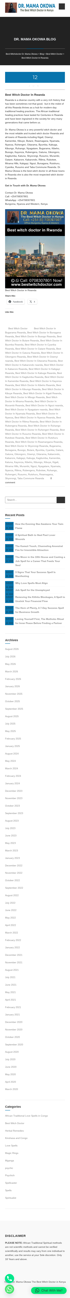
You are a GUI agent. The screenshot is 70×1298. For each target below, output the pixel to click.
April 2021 (10, 999)
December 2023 (13, 791)
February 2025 (13, 738)
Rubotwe (41, 470)
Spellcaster (11, 1182)
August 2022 (12, 895)
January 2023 (12, 858)
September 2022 (14, 887)
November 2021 (13, 962)
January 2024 (12, 783)
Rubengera (29, 470)
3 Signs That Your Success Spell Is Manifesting (35, 574)
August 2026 (12, 649)
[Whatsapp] (9, 1289)
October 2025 (12, 701)
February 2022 (13, 940)
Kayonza (18, 462)
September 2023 (14, 813)
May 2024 (10, 761)
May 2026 (10, 664)
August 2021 (12, 970)
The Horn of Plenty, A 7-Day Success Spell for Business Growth (39, 610)
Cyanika (50, 450)
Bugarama (55, 446)
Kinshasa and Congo (16, 1138)
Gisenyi (31, 454)
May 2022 (10, 917)
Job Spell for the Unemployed (32, 590)
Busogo (22, 450)
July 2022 (10, 902)
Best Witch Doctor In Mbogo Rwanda (25, 397)
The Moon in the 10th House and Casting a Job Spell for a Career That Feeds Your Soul (40, 561)
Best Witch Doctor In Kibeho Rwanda (35, 385)
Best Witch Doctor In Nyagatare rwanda (26, 409)
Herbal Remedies (14, 1130)
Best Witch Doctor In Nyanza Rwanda (35, 417)
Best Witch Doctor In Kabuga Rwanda (35, 373)
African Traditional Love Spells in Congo (26, 1115)
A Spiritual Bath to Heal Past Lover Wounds (35, 537)
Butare (30, 450)
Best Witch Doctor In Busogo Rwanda (35, 336)
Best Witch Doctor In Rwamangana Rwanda (38, 442)
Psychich (10, 1175)
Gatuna (9, 454)
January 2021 (12, 1014)
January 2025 (12, 746)
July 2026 (10, 656)
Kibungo (38, 462)
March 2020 (11, 1089)
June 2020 (10, 1066)
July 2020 (10, 1059)
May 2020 (10, 1074)
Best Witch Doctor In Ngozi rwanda (44, 405)
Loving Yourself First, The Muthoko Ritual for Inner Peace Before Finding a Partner (39, 621)
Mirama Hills (11, 466)
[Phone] (9, 1278)
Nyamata (55, 466)
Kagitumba (42, 458)
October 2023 (12, 805)
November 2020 (13, 1029)
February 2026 (13, 679)
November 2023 (13, 798)
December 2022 (13, 865)
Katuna (9, 462)
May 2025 (10, 731)
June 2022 (10, 910)
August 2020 (12, 1051)
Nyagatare (43, 466)
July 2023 (10, 828)
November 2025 (13, 693)
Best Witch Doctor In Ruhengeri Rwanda (37, 429)
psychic (9, 1168)
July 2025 (10, 723)
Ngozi (34, 466)
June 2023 (10, 835)
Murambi (24, 466)
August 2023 (12, 820)
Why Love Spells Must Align (31, 583)
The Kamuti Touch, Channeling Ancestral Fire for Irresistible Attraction (39, 548)
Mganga (9, 1160)
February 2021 (13, 1007)
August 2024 (12, 753)
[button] (49, 1290)
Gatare (59, 450)
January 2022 (12, 947)
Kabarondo (54, 454)
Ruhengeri (10, 474)
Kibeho (28, 462)
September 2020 (14, 1044)
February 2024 (13, 776)
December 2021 (13, 955)
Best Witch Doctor (18, 328)
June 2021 (10, 984)
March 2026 (11, 671)
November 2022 (13, 872)
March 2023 (11, 850)
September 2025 (14, 708)
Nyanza (9, 470)
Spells (8, 1190)
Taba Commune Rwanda (30, 478)
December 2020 (13, 1022)
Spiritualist (10, 1197)
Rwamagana (46, 474)
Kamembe (54, 458)
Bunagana (10, 450)
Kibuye (47, 462)
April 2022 (10, 925)
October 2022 (12, 880)
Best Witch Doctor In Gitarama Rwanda (35, 360)
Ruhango (52, 470)
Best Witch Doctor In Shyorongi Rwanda (26, 446)
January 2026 (12, 686)
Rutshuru (33, 474)
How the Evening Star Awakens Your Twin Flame (39, 526)
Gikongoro (20, 454)
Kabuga (31, 458)
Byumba (40, 450)
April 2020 (10, 1081)
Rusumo (22, 474)
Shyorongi (10, 478)
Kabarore (10, 458)
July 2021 (10, 977)
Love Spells (11, 1145)
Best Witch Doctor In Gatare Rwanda (35, 348)
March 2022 (11, 932)
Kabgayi (20, 458)
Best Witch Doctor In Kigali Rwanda (42, 393)
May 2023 (10, 843)
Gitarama (41, 454)
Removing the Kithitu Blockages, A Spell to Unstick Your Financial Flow (40, 599)
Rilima (18, 470)
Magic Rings (11, 1153)
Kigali (55, 462)
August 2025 (12, 716)
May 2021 (10, 992)
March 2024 (11, 768)
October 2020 (12, 1037)
